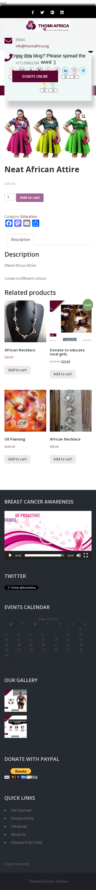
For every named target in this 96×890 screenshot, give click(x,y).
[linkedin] (62, 13)
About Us (18, 834)
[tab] (20, 239)
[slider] (44, 555)
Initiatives (19, 826)
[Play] (10, 555)
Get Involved (21, 810)
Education (29, 216)
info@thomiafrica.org (32, 46)
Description (20, 239)
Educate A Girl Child (26, 842)
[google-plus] (52, 13)
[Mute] (78, 555)
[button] (48, 535)
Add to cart (30, 197)
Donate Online (35, 76)
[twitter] (42, 13)
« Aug (8, 660)
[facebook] (32, 13)
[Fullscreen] (85, 555)
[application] (48, 535)
